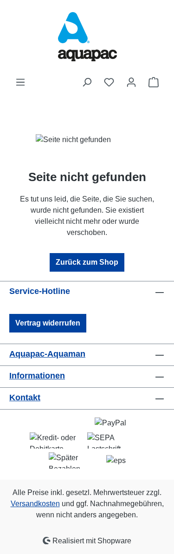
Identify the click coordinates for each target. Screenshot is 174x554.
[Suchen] (87, 82)
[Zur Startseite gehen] (87, 38)
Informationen (37, 375)
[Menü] (20, 82)
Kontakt (24, 397)
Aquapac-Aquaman (47, 353)
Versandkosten (35, 504)
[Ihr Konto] (131, 82)
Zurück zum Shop (87, 262)
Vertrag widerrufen (47, 323)
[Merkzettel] (109, 82)
